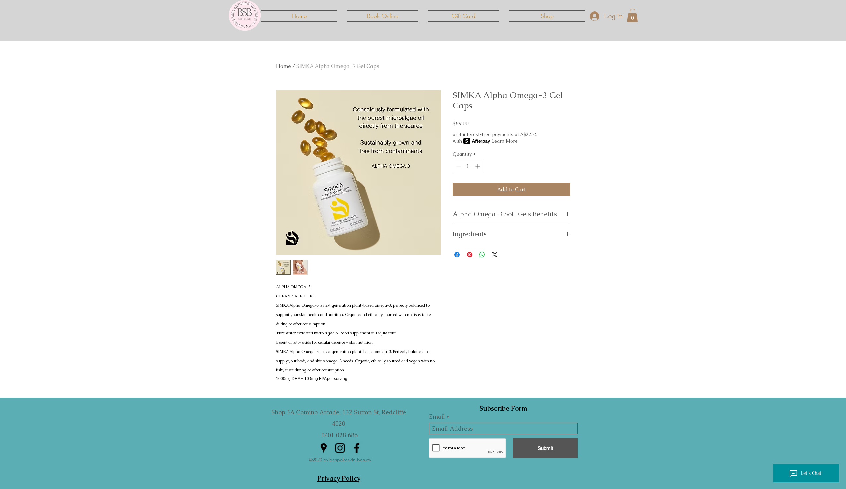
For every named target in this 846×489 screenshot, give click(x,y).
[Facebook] (356, 448)
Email (437, 417)
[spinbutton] (468, 166)
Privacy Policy (338, 478)
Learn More (504, 141)
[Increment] (478, 166)
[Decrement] (458, 166)
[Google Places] (323, 448)
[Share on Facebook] (457, 255)
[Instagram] (340, 448)
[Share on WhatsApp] (482, 255)
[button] (632, 15)
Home (283, 66)
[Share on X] (495, 255)
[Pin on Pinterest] (470, 255)
